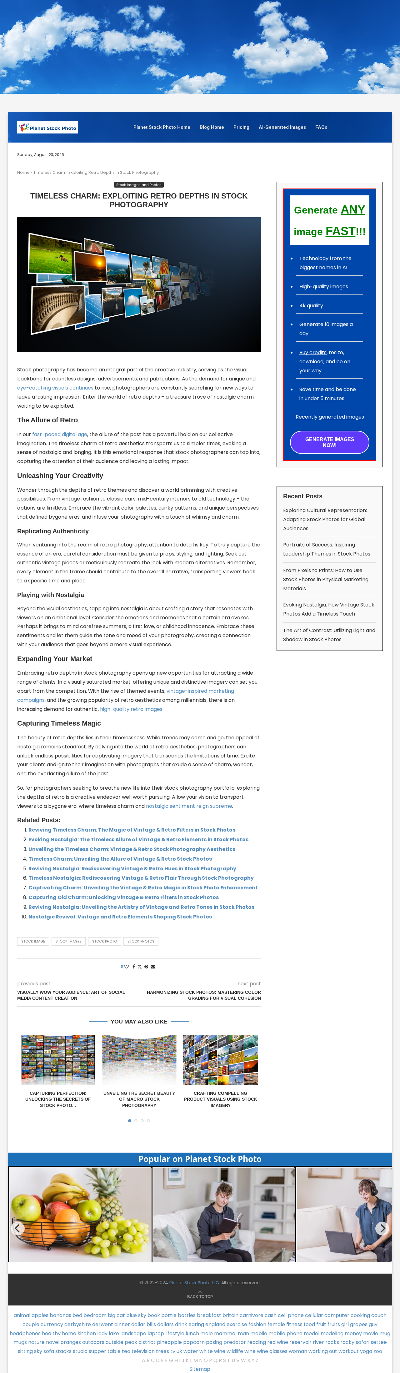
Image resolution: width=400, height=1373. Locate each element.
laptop (156, 1333)
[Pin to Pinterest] (146, 966)
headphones (25, 1333)
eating (196, 1324)
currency (52, 1324)
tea (126, 1351)
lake (114, 1333)
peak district (140, 1342)
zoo (377, 1351)
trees (162, 1351)
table (114, 1351)
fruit (321, 1324)
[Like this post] (126, 966)
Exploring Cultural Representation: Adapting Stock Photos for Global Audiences (325, 519)
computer (336, 1315)
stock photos (141, 941)
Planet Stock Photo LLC (194, 1283)
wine (250, 1351)
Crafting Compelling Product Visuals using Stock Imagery (220, 1099)
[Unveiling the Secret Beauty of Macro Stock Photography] (139, 1060)
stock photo (104, 941)
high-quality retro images (131, 709)
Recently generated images (330, 416)
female (276, 1324)
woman (298, 1351)
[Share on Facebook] (133, 966)
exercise (237, 1324)
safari (362, 1342)
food (309, 1324)
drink (181, 1324)
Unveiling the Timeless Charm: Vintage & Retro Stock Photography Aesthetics (131, 849)
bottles (187, 1315)
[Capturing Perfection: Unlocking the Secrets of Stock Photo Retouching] (58, 1060)
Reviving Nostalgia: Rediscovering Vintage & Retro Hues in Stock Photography (132, 868)
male (206, 1333)
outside (114, 1342)
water (190, 1351)
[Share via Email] (153, 966)
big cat (116, 1315)
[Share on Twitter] (140, 966)
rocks (332, 1342)
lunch (192, 1333)
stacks (63, 1351)
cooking (360, 1315)
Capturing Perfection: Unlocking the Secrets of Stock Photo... (58, 1099)
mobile (258, 1333)
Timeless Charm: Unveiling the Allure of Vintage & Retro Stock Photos (120, 859)
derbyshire (77, 1324)
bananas (60, 1315)
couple (30, 1324)
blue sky (136, 1315)
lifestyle (174, 1333)
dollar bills (143, 1324)
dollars (165, 1324)
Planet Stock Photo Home (161, 127)
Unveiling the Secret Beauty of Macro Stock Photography (139, 1099)
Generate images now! (329, 442)
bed (77, 1315)
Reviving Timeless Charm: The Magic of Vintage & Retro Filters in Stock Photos (131, 829)
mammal (225, 1333)
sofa (48, 1351)
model (311, 1333)
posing (214, 1342)
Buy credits (313, 352)
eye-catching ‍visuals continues (55, 387)
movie (370, 1333)
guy (373, 1324)
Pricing (241, 127)
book (154, 1315)
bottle (169, 1315)
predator (234, 1342)
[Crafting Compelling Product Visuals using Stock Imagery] (220, 1060)
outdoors (93, 1342)
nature (36, 1342)
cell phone (291, 1315)
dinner (122, 1324)
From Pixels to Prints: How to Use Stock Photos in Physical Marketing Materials (325, 579)
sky (38, 1351)
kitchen (87, 1333)
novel (52, 1342)
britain (230, 1315)
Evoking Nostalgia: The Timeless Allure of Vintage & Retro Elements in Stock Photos (138, 839)
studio (80, 1351)
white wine (212, 1351)
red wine (277, 1342)
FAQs (321, 127)
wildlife (235, 1351)
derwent (102, 1324)
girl (345, 1324)
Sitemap (200, 1369)
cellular (314, 1315)
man (243, 1333)
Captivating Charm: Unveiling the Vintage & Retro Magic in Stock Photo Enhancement (143, 887)
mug (384, 1333)
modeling (332, 1333)
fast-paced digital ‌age (59, 434)
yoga (366, 1351)
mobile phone (285, 1333)
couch (379, 1315)
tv (172, 1351)
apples (40, 1315)
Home (23, 172)
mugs (20, 1342)
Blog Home (212, 127)
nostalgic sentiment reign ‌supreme (189, 806)
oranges (71, 1342)
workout (348, 1351)
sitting (25, 1351)
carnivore (251, 1315)
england (215, 1324)
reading (256, 1342)
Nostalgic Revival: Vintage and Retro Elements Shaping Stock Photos (120, 916)
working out (322, 1351)
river (318, 1342)
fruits (334, 1324)
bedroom (95, 1315)
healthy (51, 1333)
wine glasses (272, 1351)
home (69, 1333)
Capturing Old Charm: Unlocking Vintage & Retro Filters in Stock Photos (123, 897)
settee (379, 1342)
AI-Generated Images (282, 127)
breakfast (209, 1315)
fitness (294, 1324)
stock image (33, 941)
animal (22, 1315)
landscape (133, 1333)
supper (97, 1351)
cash (271, 1315)
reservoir (300, 1342)
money (353, 1333)
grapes (359, 1324)
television (143, 1351)
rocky (347, 1342)
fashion (257, 1324)
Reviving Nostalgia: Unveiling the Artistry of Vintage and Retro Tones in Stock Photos (141, 907)
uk (179, 1351)
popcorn (194, 1342)
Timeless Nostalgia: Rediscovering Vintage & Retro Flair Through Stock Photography (141, 878)
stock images (69, 941)
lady (102, 1333)
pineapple (169, 1342)
